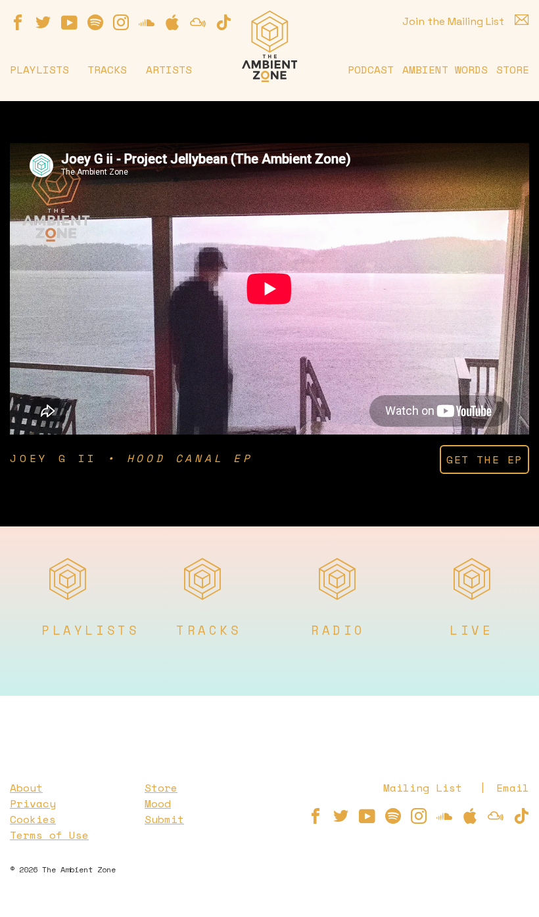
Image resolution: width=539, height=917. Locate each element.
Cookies (33, 819)
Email (512, 788)
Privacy (33, 803)
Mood (158, 803)
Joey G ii (53, 458)
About (26, 788)
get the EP (484, 459)
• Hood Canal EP (180, 458)
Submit (164, 819)
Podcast (371, 69)
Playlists (39, 69)
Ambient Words (445, 69)
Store (512, 69)
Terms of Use (49, 835)
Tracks (107, 69)
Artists (169, 69)
